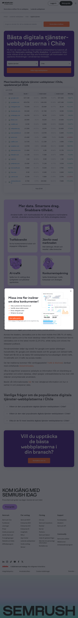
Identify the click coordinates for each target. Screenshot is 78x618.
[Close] (71, 291)
